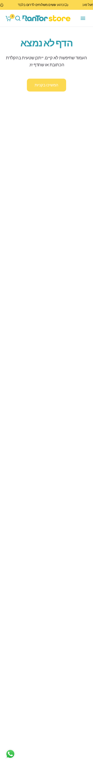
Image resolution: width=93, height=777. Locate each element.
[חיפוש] (17, 18)
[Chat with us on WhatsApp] (10, 754)
